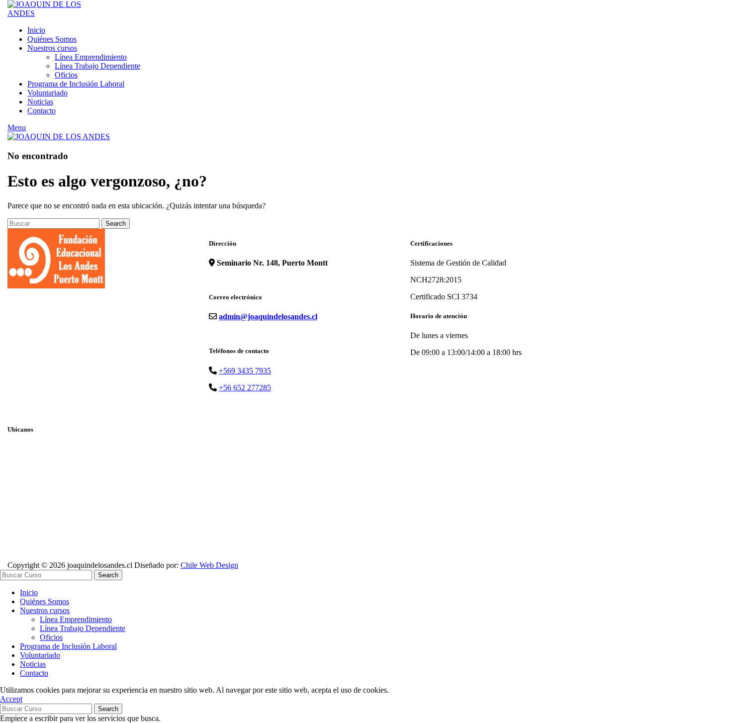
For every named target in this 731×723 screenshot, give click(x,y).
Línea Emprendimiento (91, 57)
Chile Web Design (209, 565)
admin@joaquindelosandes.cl (268, 316)
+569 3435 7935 (245, 370)
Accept (11, 699)
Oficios (66, 75)
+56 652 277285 (245, 387)
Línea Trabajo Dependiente (97, 66)
